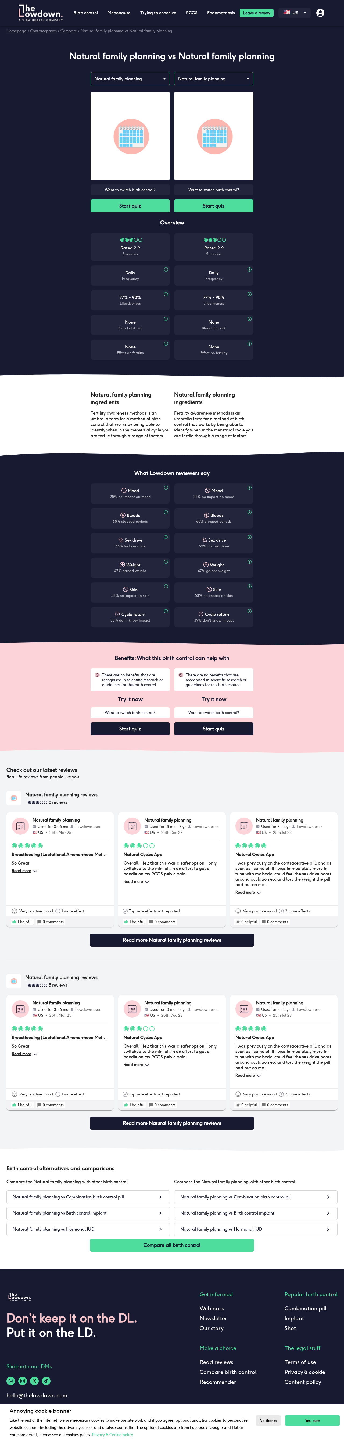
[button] (130, 398)
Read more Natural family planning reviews (172, 940)
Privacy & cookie (305, 1372)
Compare (68, 30)
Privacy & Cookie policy (112, 1434)
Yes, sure (312, 1420)
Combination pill (305, 1308)
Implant (294, 1318)
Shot (290, 1328)
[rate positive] (14, 921)
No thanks (268, 1420)
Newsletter (213, 1318)
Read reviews (216, 1362)
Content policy (303, 1382)
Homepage (16, 30)
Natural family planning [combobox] (118, 79)
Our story (212, 1328)
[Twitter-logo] (34, 1381)
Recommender (218, 1382)
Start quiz (130, 206)
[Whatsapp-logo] (10, 1381)
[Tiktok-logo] (46, 1381)
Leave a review (256, 12)
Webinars (212, 1308)
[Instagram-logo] (22, 1381)
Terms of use (300, 1362)
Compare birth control (228, 1372)
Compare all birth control (172, 1245)
